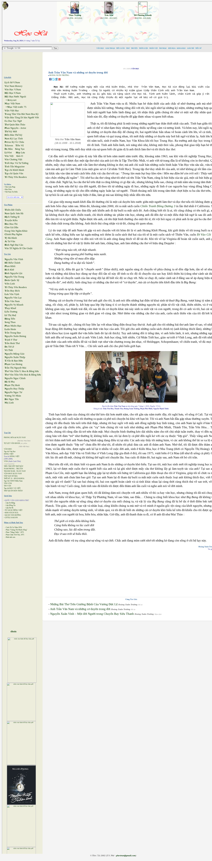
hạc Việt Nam (12, 103)
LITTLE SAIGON (11, 518)
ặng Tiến (10, 318)
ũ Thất (9, 350)
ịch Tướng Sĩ (12, 217)
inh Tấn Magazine (15, 166)
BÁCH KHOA (19, 478)
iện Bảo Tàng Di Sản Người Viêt (22, 117)
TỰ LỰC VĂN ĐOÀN (12, 443)
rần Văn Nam (12, 301)
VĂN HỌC (8, 449)
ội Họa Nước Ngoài (15, 96)
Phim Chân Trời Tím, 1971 (15, 535)
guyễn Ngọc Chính (15, 378)
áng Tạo (20, 149)
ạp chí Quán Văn (14, 173)
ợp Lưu (20, 152)
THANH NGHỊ (9, 471)
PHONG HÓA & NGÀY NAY (15, 437)
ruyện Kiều (11, 220)
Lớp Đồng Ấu (10, 505)
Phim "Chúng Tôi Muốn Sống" (16, 530)
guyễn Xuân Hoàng (15, 336)
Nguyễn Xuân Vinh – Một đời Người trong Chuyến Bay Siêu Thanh (92, 613)
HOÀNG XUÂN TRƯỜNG (59, 75)
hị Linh (9, 402)
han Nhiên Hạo (13, 325)
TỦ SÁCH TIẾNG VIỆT (13, 510)
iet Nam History (13, 86)
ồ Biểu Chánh (12, 262)
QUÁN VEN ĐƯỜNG (13, 515)
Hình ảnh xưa (10, 537)
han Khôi (10, 266)
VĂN (6, 461)
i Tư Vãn (10, 241)
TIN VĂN (7, 486)
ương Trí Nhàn (13, 395)
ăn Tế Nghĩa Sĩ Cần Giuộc (19, 248)
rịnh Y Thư (11, 339)
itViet (8, 152)
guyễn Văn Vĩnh (14, 259)
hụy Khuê (10, 308)
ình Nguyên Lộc (14, 273)
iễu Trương (11, 311)
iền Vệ (19, 145)
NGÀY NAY (21, 471)
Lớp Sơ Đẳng (10, 503)
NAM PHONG (9, 469)
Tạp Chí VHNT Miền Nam (13, 481)
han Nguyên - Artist (15, 128)
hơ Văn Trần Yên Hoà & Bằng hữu (23, 374)
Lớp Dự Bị (9, 508)
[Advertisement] (25, 63)
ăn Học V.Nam (13, 89)
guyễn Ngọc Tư (13, 392)
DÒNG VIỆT (8, 454)
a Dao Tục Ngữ (13, 121)
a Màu (9, 149)
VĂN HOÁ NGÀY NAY (13, 474)
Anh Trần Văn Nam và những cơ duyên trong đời (80, 609)
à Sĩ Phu (10, 381)
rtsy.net (11, 100)
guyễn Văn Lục (13, 297)
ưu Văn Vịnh (12, 294)
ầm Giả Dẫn (11, 227)
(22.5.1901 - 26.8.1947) (109, 18)
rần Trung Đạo (13, 332)
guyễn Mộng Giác (15, 353)
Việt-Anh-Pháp (10, 187)
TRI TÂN (19, 469)
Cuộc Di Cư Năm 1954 (14, 527)
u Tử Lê (9, 346)
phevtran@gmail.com (126, 855)
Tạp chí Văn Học (10, 451)
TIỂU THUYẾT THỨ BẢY (13, 466)
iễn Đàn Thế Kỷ (13, 135)
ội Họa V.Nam (13, 93)
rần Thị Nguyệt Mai (15, 367)
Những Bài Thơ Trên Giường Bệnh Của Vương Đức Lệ (84, 604)
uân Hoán (10, 329)
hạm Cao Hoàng (13, 364)
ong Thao (10, 322)
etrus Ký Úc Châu (14, 142)
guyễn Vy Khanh (14, 304)
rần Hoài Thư (12, 343)
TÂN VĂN (8, 483)
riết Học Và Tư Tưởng (16, 163)
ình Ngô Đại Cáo (14, 244)
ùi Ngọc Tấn (12, 399)
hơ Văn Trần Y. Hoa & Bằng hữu (22, 371)
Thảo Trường (75, 15)
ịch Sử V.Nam (12, 82)
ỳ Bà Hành (11, 238)
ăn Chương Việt (13, 159)
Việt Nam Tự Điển (11, 192)
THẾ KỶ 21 (8, 478)
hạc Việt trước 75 (16, 107)
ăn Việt (9, 156)
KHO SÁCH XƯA (11, 513)
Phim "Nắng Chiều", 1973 (15, 532)
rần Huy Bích (12, 290)
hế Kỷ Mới (11, 131)
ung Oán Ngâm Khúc (16, 230)
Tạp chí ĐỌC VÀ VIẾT (12, 488)
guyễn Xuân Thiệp (15, 357)
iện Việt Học (12, 110)
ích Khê (9, 269)
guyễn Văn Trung (14, 276)
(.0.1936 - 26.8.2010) (74, 18)
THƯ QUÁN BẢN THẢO (13, 491)
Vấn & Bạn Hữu (14, 360)
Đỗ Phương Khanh (143, 15)
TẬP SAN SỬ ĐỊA (11, 476)
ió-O (19, 156)
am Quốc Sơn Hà (14, 213)
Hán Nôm (8, 189)
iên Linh (10, 283)
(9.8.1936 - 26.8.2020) (143, 18)
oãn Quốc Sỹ (12, 280)
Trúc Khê (108, 15)
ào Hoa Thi (11, 224)
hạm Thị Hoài (12, 385)
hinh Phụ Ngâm (13, 234)
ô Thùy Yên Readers (16, 177)
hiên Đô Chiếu (13, 209)
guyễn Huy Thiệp (14, 388)
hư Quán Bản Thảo (15, 124)
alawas (9, 145)
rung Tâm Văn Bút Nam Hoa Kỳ (22, 114)
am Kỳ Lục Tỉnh (14, 138)
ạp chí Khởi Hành (14, 170)
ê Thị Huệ (10, 315)
